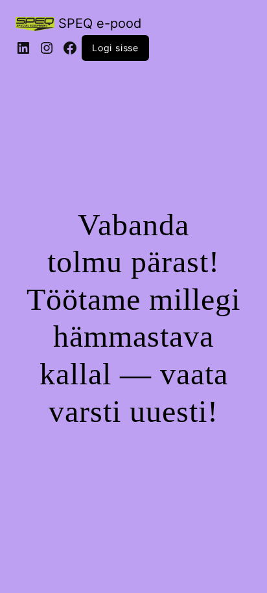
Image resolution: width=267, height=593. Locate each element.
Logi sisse (115, 47)
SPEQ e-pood (99, 23)
